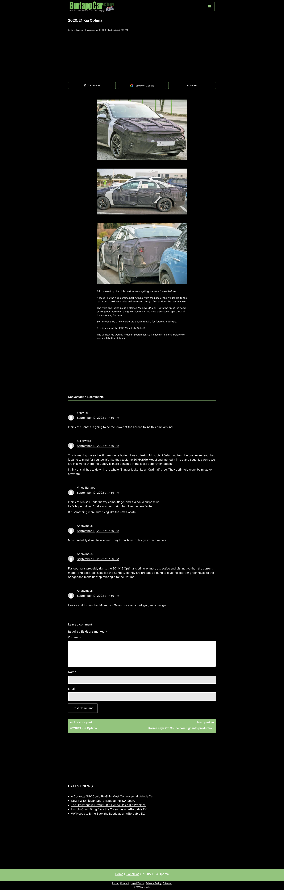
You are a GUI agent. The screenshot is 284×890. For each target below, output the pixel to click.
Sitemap (167, 883)
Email (71, 689)
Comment (74, 637)
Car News (132, 874)
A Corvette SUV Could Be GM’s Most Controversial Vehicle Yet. (112, 796)
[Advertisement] (142, 59)
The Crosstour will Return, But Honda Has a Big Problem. (108, 805)
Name (72, 672)
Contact (124, 883)
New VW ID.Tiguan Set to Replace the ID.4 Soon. (103, 800)
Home (119, 874)
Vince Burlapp (77, 30)
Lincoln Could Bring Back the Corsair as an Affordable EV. (109, 809)
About (115, 883)
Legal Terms (137, 883)
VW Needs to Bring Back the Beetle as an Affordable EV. (108, 813)
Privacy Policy (154, 883)
